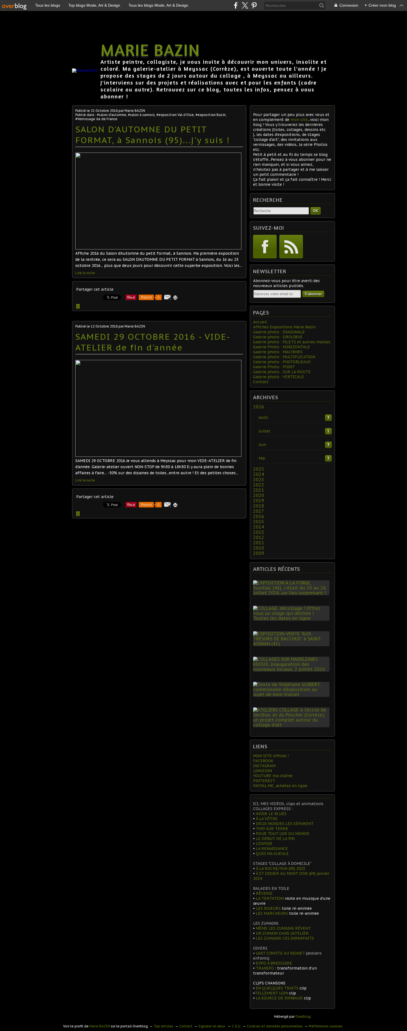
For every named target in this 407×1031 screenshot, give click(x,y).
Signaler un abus (212, 1026)
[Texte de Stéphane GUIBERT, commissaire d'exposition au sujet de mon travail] (292, 694)
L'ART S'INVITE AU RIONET (280, 953)
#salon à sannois (141, 115)
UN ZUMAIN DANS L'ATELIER (282, 933)
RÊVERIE (264, 893)
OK (315, 211)
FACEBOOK (263, 760)
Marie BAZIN (150, 50)
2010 (258, 548)
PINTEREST (264, 780)
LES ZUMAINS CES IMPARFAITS (285, 938)
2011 (258, 542)
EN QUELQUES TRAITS (277, 988)
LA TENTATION (270, 898)
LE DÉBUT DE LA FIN (275, 838)
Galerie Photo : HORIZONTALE (281, 346)
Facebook (264, 246)
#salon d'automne (111, 115)
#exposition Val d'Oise (175, 115)
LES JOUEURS (268, 908)
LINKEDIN (262, 770)
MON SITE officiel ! (271, 755)
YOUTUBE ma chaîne (272, 775)
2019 (258, 500)
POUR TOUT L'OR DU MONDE (283, 833)
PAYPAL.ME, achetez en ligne (280, 785)
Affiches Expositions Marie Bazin (284, 326)
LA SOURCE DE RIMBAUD (279, 998)
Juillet (265, 431)
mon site (299, 119)
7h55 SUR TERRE (271, 828)
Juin (262, 444)
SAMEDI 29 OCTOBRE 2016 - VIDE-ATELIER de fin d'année (152, 342)
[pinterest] (254, 5)
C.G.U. (236, 1026)
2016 (258, 516)
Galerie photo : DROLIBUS (277, 336)
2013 (258, 532)
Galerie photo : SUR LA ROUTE (282, 371)
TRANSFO (265, 968)
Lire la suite (85, 273)
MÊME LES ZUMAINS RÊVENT (283, 928)
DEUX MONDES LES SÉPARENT (285, 823)
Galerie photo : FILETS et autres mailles (291, 341)
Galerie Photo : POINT (274, 366)
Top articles (163, 1026)
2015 (258, 521)
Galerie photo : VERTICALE (278, 376)
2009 (258, 553)
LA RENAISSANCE (271, 848)
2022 (258, 485)
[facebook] (235, 5)
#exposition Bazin (210, 115)
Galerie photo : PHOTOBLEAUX (282, 361)
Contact (261, 381)
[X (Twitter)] (244, 5)
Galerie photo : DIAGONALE (279, 331)
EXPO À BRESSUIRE (274, 963)
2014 (258, 527)
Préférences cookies (325, 1026)
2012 (258, 537)
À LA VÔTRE (266, 818)
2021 (258, 490)
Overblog (303, 1016)
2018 (258, 506)
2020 (258, 495)
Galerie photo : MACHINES (278, 351)
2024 (258, 474)
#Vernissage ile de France (96, 119)
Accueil (260, 321)
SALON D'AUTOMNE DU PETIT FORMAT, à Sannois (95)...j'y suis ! (152, 134)
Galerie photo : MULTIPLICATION (284, 356)
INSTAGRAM (264, 765)
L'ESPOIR (263, 843)
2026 (258, 406)
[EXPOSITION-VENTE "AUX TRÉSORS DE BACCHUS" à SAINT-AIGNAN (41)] (292, 644)
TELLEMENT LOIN (272, 993)
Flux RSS (291, 246)
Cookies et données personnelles (275, 1026)
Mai (262, 458)
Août (263, 417)
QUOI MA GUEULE (272, 853)
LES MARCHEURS (272, 913)
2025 (258, 469)
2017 (258, 511)
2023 (258, 479)
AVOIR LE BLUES (271, 813)
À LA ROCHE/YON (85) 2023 (280, 868)
